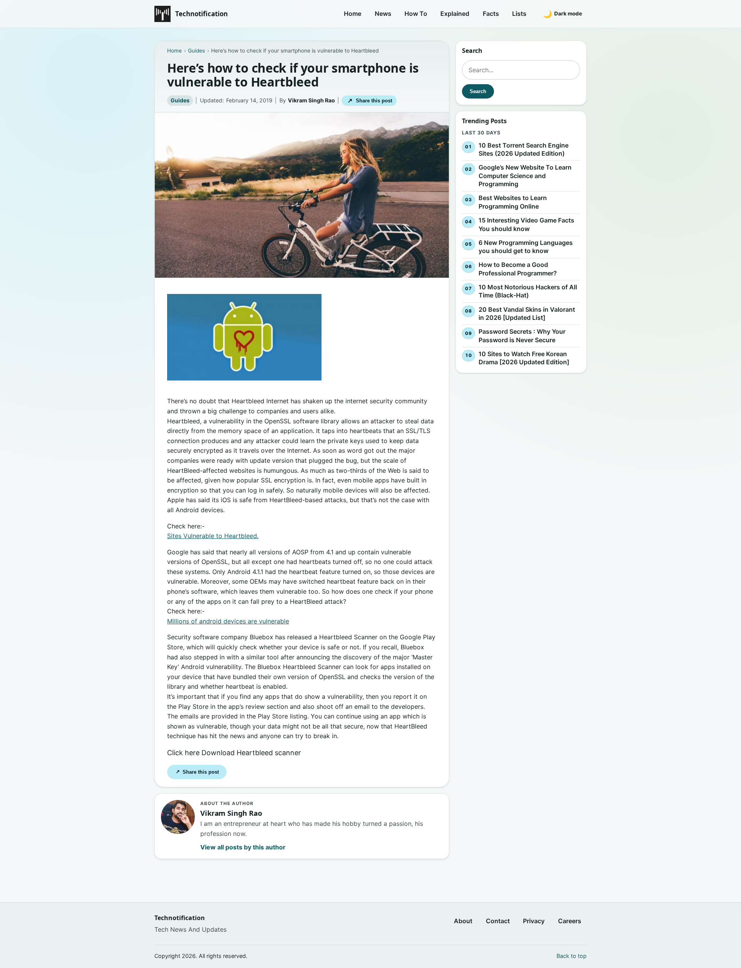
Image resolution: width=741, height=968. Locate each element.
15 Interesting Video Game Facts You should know (526, 224)
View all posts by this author (243, 847)
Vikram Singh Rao (311, 100)
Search (478, 91)
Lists (519, 13)
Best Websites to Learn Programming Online (513, 202)
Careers (569, 921)
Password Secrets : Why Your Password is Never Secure (522, 336)
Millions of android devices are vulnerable (228, 621)
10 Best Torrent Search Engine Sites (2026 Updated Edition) (523, 149)
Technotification (201, 13)
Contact (498, 921)
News (383, 13)
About (463, 921)
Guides (180, 100)
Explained (454, 13)
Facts (491, 13)
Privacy (534, 921)
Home (352, 13)
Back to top (572, 956)
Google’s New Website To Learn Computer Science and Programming (525, 175)
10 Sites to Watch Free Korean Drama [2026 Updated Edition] (524, 358)
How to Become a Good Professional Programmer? (518, 269)
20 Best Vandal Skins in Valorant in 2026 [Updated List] (527, 314)
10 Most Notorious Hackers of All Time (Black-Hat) (528, 291)
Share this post (369, 100)
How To (415, 13)
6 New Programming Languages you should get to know (526, 247)
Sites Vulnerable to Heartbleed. (213, 536)
